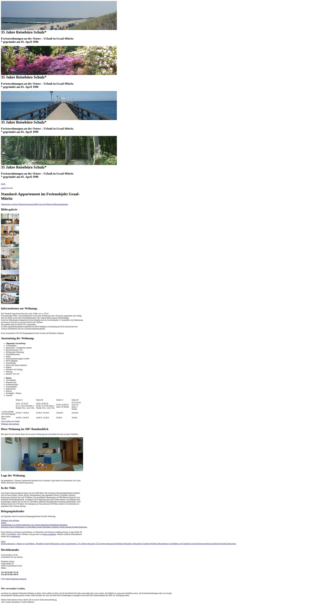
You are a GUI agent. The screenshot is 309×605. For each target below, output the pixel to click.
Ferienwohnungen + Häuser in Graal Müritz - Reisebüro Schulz (25, 544)
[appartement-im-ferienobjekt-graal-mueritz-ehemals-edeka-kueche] (10, 246)
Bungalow (63, 525)
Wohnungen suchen (57, 544)
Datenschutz (231, 544)
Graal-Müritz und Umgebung (180, 544)
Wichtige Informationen (159, 544)
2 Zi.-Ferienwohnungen (21, 525)
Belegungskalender (60, 204)
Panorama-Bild (32, 204)
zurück (3, 188)
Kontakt (75, 527)
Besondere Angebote (51, 527)
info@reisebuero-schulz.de (16, 579)
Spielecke (216, 544)
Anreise (62, 527)
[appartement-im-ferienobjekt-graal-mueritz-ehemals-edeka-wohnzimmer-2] (10, 235)
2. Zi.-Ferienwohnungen (86, 544)
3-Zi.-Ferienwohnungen (105, 544)
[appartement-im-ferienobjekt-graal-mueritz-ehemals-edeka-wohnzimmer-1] (10, 224)
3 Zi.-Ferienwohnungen (40, 525)
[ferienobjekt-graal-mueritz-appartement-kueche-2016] (10, 258)
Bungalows (129, 544)
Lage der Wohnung (45, 204)
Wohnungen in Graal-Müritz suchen (29, 527)
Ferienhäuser (54, 525)
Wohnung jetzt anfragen (10, 424)
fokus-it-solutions (49, 534)
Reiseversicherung (205, 544)
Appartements (6, 525)
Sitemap (68, 527)
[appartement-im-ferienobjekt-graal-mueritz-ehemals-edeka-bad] (10, 269)
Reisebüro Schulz (8, 527)
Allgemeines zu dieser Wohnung (13, 204)
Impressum (83, 527)
